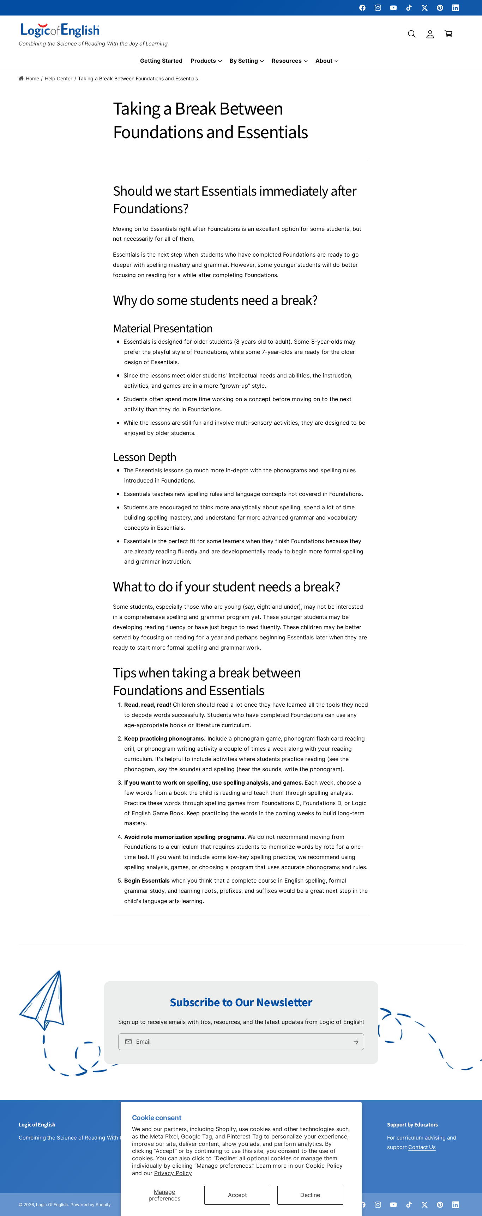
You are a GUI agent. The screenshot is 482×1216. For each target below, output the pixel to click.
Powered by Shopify (90, 1204)
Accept (237, 1194)
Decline (310, 1194)
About (323, 60)
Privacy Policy (173, 1173)
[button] (412, 34)
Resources (287, 60)
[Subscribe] (355, 1041)
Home (32, 78)
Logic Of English (52, 1204)
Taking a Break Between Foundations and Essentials (138, 78)
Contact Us (422, 1147)
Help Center (58, 78)
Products (203, 60)
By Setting (244, 60)
